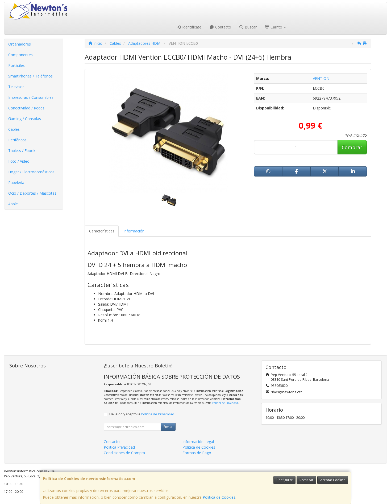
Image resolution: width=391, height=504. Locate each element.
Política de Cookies (219, 497)
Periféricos (17, 139)
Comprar (352, 147)
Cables (14, 129)
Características (101, 230)
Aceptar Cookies (332, 480)
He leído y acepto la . (142, 414)
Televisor (16, 86)
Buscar (250, 27)
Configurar (284, 480)
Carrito (276, 27)
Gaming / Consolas (24, 118)
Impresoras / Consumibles (30, 97)
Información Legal (198, 441)
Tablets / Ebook (21, 150)
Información (133, 230)
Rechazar (306, 480)
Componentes (20, 54)
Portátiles (16, 65)
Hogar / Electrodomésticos (31, 171)
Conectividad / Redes (26, 107)
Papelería (16, 182)
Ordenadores (19, 44)
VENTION (321, 78)
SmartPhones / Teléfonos (30, 76)
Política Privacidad (119, 447)
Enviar (168, 426)
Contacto (222, 27)
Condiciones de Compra (124, 452)
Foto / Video (19, 161)
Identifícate (191, 27)
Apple (13, 203)
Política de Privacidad (225, 403)
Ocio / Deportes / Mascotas (32, 193)
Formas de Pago (196, 452)
